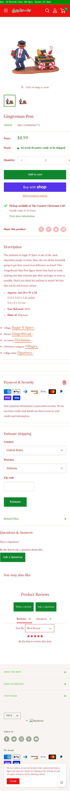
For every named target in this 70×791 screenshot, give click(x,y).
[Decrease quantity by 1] (22, 160)
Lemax (8, 125)
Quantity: (9, 160)
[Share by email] (63, 229)
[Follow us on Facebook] (6, 739)
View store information (22, 216)
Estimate (15, 502)
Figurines (25, 353)
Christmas (23, 340)
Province (9, 459)
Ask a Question (12, 557)
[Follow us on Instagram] (21, 739)
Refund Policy (11, 518)
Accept (13, 781)
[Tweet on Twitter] (56, 229)
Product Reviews (35, 594)
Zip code (9, 477)
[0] (62, 10)
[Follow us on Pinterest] (29, 739)
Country (9, 442)
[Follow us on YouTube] (36, 739)
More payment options (35, 195)
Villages (31, 346)
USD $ (9, 716)
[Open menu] (6, 10)
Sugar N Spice (23, 327)
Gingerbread (22, 334)
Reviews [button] (21, 619)
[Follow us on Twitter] (14, 739)
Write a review (24, 606)
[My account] (55, 11)
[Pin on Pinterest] (48, 229)
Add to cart (35, 174)
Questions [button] (41, 619)
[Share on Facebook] (41, 229)
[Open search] (47, 11)
